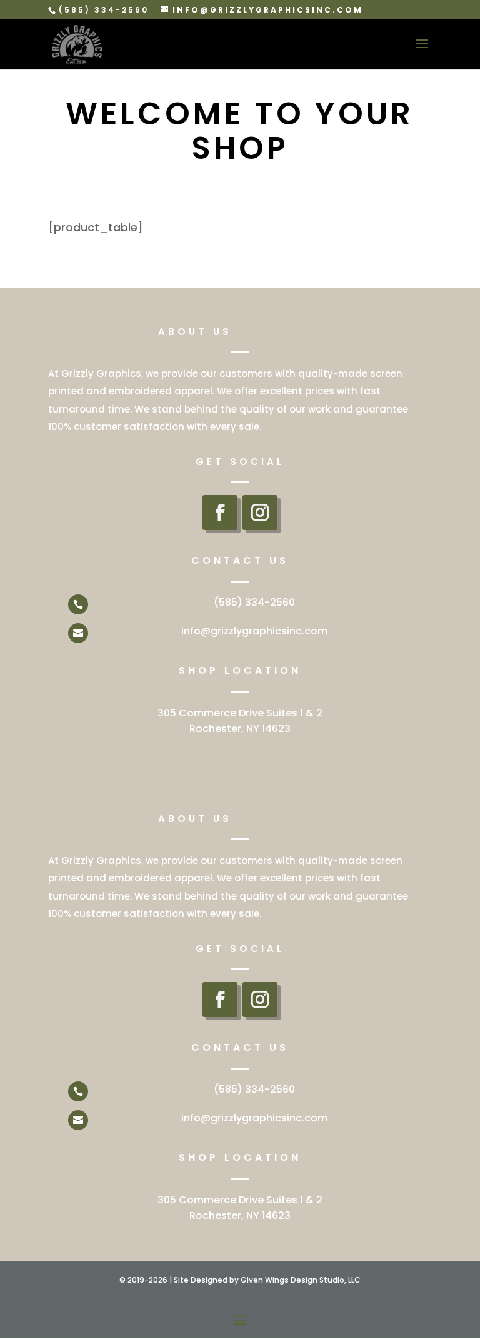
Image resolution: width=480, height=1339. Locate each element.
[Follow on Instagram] (260, 512)
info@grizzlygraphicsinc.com (254, 631)
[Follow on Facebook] (220, 512)
